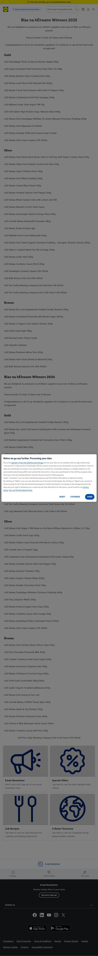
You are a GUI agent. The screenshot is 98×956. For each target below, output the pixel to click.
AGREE (89, 497)
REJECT (62, 497)
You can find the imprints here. (20, 490)
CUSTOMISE (75, 497)
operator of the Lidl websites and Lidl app (27, 463)
